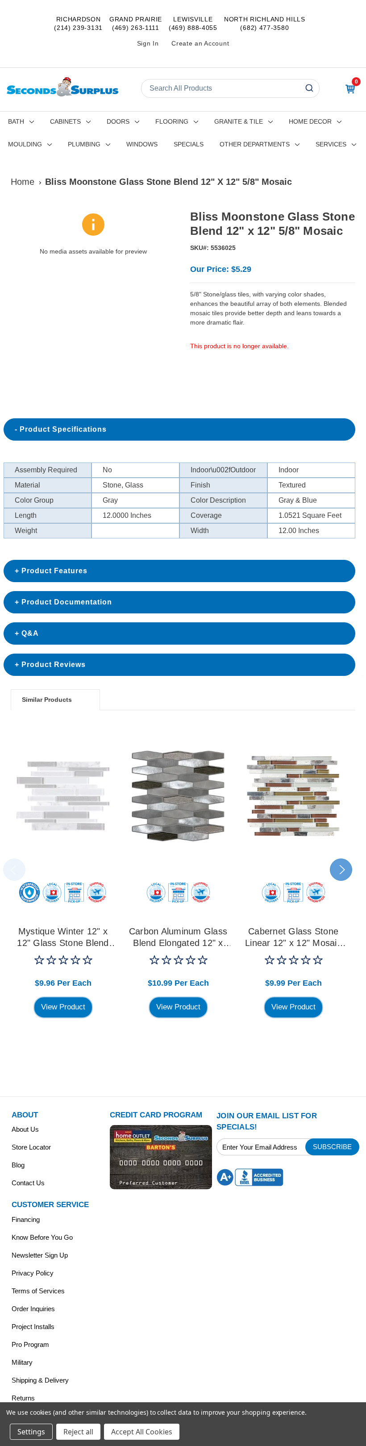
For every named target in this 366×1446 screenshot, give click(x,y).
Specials (189, 144)
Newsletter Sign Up (40, 1255)
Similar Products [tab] (47, 699)
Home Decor (310, 121)
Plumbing (84, 144)
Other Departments (255, 144)
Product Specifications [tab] (63, 429)
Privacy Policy (33, 1273)
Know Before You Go (42, 1237)
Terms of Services (38, 1291)
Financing (26, 1219)
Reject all (78, 1432)
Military (22, 1362)
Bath (16, 121)
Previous (14, 869)
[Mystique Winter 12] (63, 796)
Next (341, 869)
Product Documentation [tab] (66, 602)
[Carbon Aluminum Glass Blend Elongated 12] (178, 796)
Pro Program (30, 1344)
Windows (142, 144)
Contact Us (28, 1183)
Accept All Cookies (141, 1432)
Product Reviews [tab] (53, 664)
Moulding (25, 144)
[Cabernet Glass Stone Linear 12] (293, 796)
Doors (118, 121)
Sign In (148, 43)
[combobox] (230, 88)
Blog (18, 1165)
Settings (31, 1432)
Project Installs (33, 1326)
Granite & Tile (238, 121)
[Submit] (310, 88)
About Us (25, 1129)
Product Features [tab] (54, 571)
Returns (23, 1398)
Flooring (171, 121)
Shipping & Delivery (40, 1380)
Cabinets (65, 121)
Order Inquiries (33, 1309)
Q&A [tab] (30, 633)
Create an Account (200, 43)
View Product (63, 1007)
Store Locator (31, 1147)
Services (331, 144)
